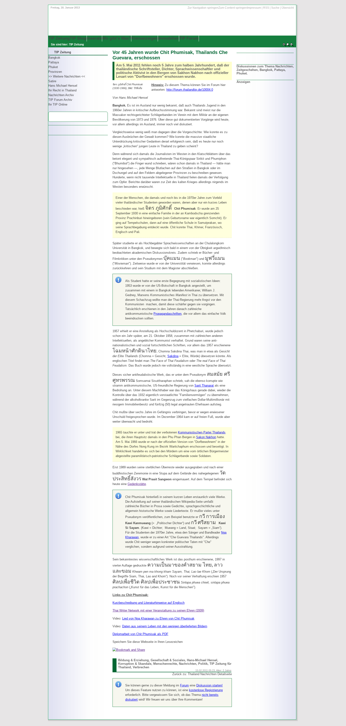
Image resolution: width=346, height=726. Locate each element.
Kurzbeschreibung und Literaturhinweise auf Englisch (149, 602)
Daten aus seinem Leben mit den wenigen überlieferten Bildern (164, 626)
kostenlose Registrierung (206, 690)
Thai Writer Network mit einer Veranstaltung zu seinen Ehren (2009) (158, 610)
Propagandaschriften (167, 313)
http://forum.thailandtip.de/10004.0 (189, 89)
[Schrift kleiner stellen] (292, 45)
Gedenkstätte (137, 484)
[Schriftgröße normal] (288, 45)
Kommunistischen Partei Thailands (201, 432)
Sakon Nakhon (206, 437)
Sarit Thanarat (204, 385)
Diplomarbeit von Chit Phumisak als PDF (140, 634)
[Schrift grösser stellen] (284, 45)
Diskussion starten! (209, 685)
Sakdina (172, 356)
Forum (184, 685)
